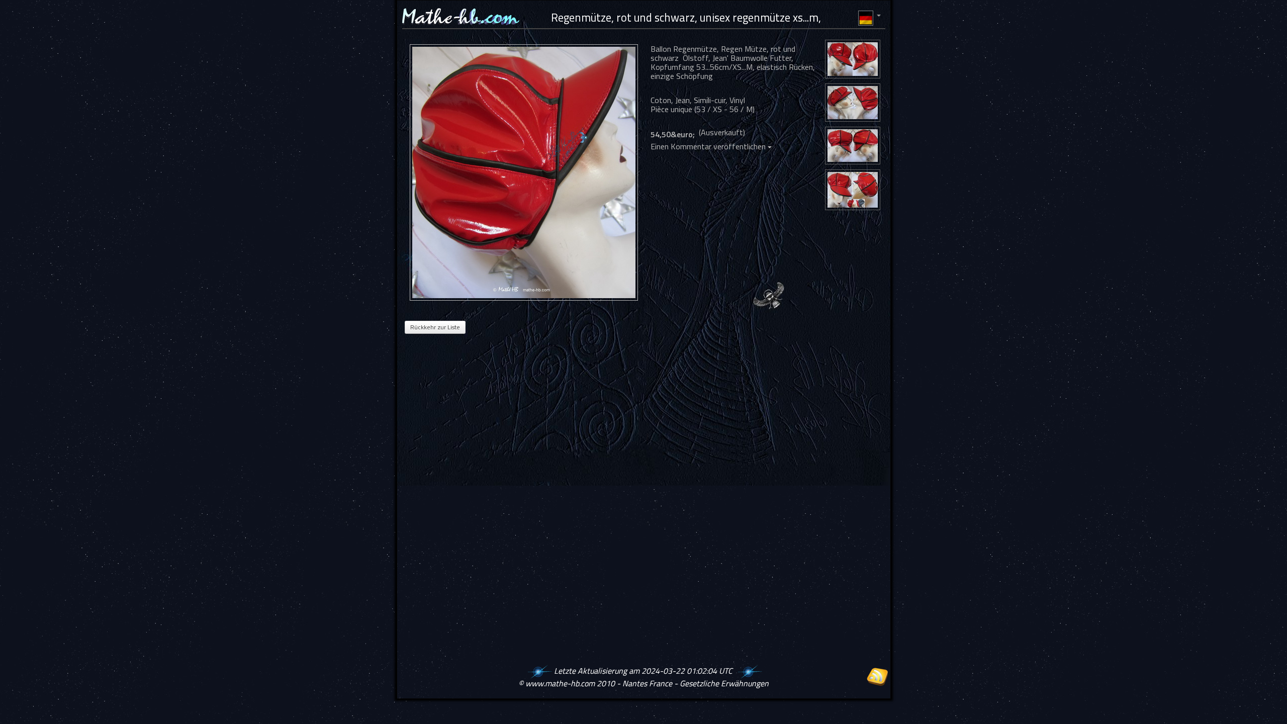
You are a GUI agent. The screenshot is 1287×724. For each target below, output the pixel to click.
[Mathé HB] (852, 60)
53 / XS (709, 109)
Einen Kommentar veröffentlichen (709, 146)
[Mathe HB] (526, 172)
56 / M (741, 109)
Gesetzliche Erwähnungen (724, 683)
